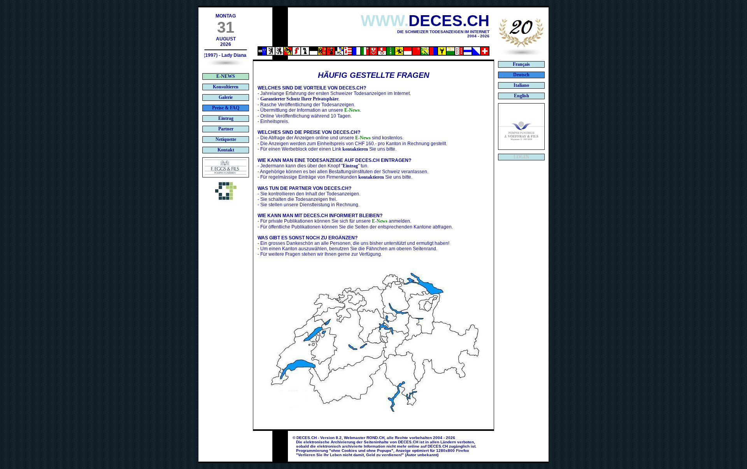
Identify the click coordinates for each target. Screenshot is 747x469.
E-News (352, 110)
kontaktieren (355, 149)
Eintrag (350, 166)
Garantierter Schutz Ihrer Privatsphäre (299, 99)
